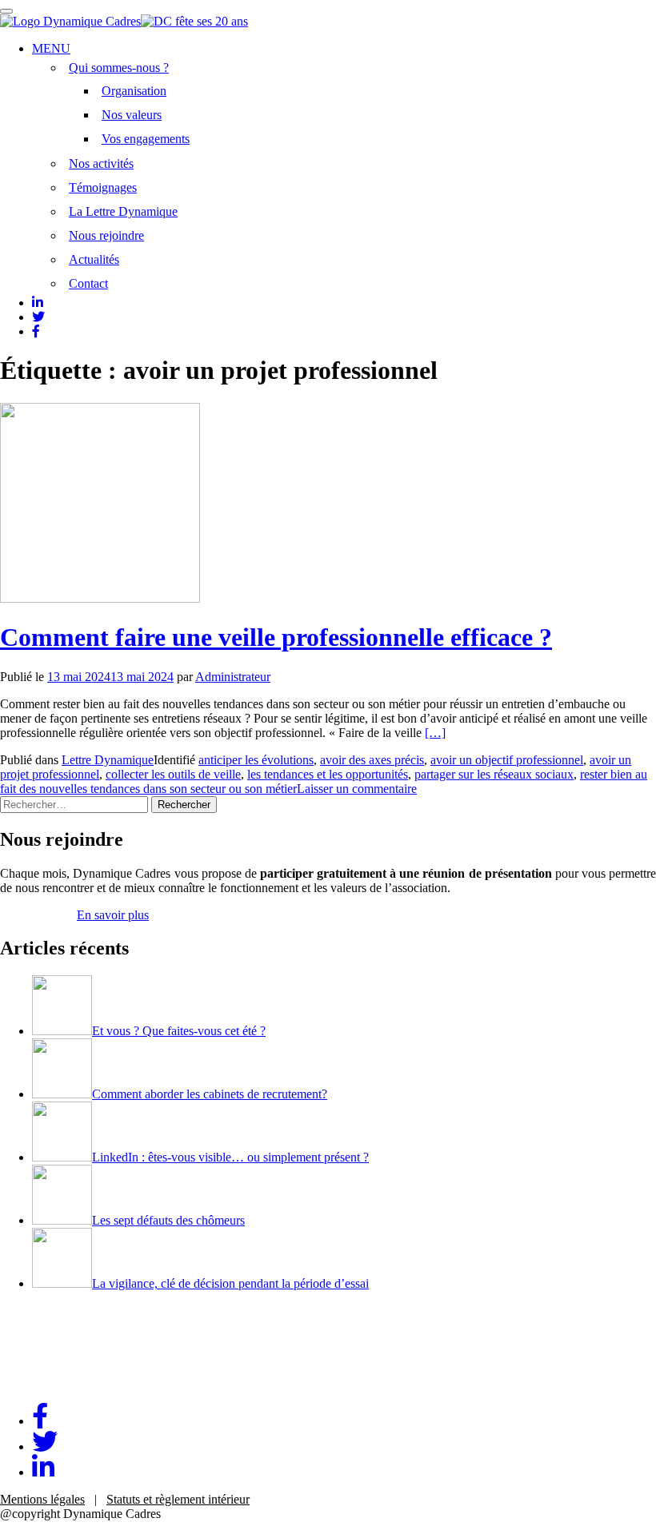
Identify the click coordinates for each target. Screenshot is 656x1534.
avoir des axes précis (372, 760)
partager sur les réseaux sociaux (494, 774)
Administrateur (232, 676)
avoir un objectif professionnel (506, 760)
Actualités (94, 259)
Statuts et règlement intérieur (178, 1499)
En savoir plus (113, 915)
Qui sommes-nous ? (119, 67)
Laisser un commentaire (357, 788)
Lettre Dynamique (108, 760)
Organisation (134, 91)
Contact (88, 283)
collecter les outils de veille (173, 774)
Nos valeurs (132, 115)
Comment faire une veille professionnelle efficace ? (276, 637)
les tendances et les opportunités (327, 774)
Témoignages (103, 187)
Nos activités (101, 163)
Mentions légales (42, 1499)
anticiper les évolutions (256, 760)
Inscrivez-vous (37, 915)
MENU (51, 48)
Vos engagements (146, 138)
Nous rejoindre (106, 235)
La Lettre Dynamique (123, 211)
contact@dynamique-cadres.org (80, 1382)
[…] (435, 732)
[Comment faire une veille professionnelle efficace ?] (100, 598)
